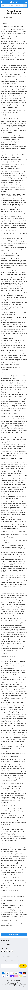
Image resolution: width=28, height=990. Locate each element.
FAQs (15, 982)
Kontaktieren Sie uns (22, 982)
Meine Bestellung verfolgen (7, 982)
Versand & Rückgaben (15, 980)
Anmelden (23, 966)
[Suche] (25, 5)
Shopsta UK (11, 988)
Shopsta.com (17, 988)
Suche (8, 980)
